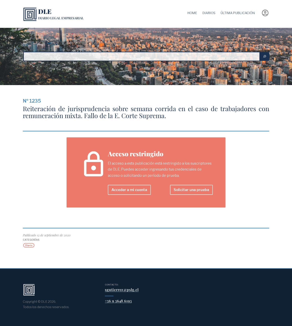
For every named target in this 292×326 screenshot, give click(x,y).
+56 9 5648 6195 (118, 300)
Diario (28, 245)
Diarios (208, 13)
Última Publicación (237, 13)
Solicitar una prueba (191, 190)
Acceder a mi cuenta (129, 190)
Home (192, 13)
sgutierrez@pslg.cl (121, 289)
